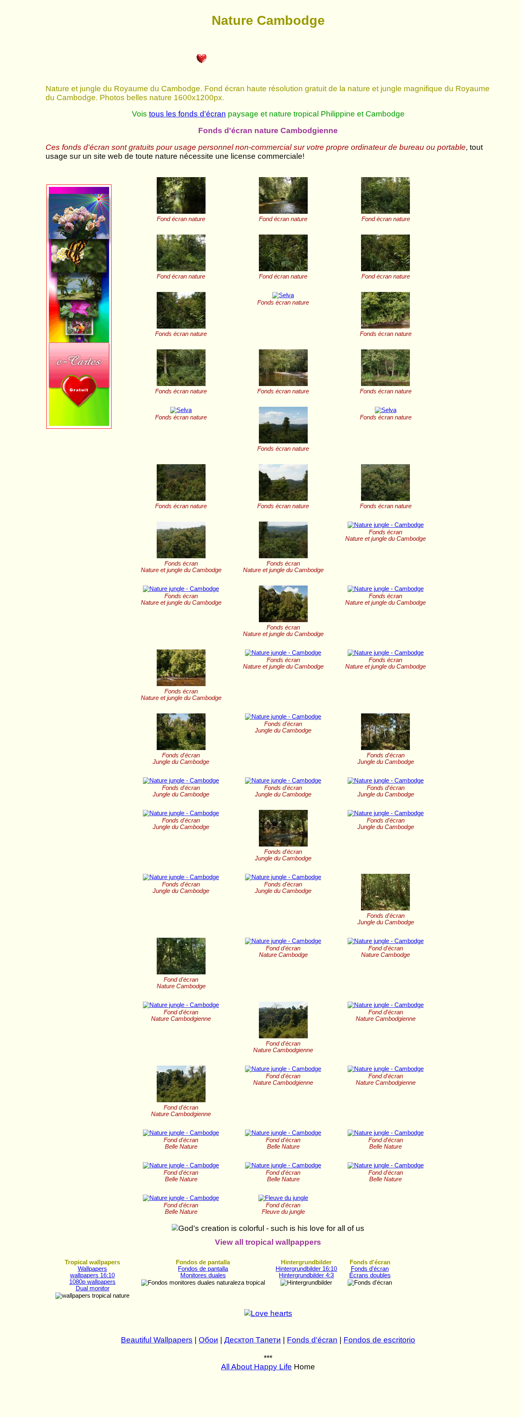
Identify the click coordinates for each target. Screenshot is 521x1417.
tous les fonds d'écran (187, 114)
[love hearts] (268, 1313)
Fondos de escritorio (379, 1340)
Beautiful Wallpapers (157, 1340)
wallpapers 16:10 (92, 1275)
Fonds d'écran (370, 1269)
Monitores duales (203, 1275)
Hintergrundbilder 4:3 (306, 1275)
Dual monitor (92, 1288)
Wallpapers (92, 1269)
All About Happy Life (256, 1366)
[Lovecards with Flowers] (79, 427)
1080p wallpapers (92, 1282)
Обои (208, 1340)
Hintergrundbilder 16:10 (306, 1269)
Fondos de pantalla (203, 1269)
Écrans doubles (370, 1275)
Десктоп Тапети (252, 1340)
